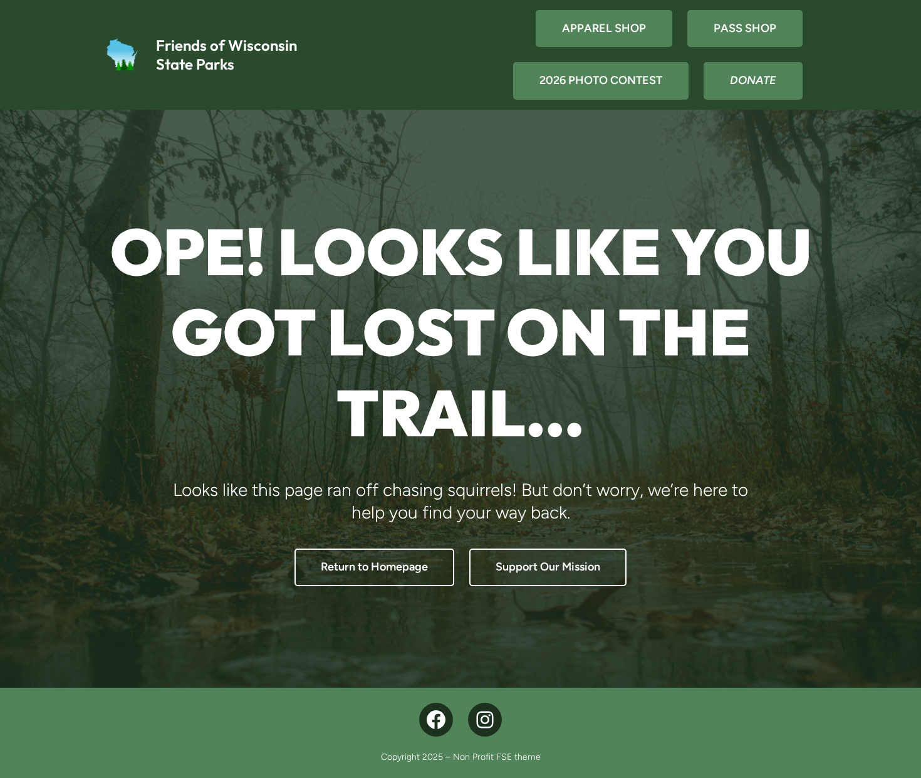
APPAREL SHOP (604, 28)
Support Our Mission (548, 567)
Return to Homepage (374, 567)
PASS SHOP (745, 28)
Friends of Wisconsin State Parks (226, 54)
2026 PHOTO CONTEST (600, 80)
